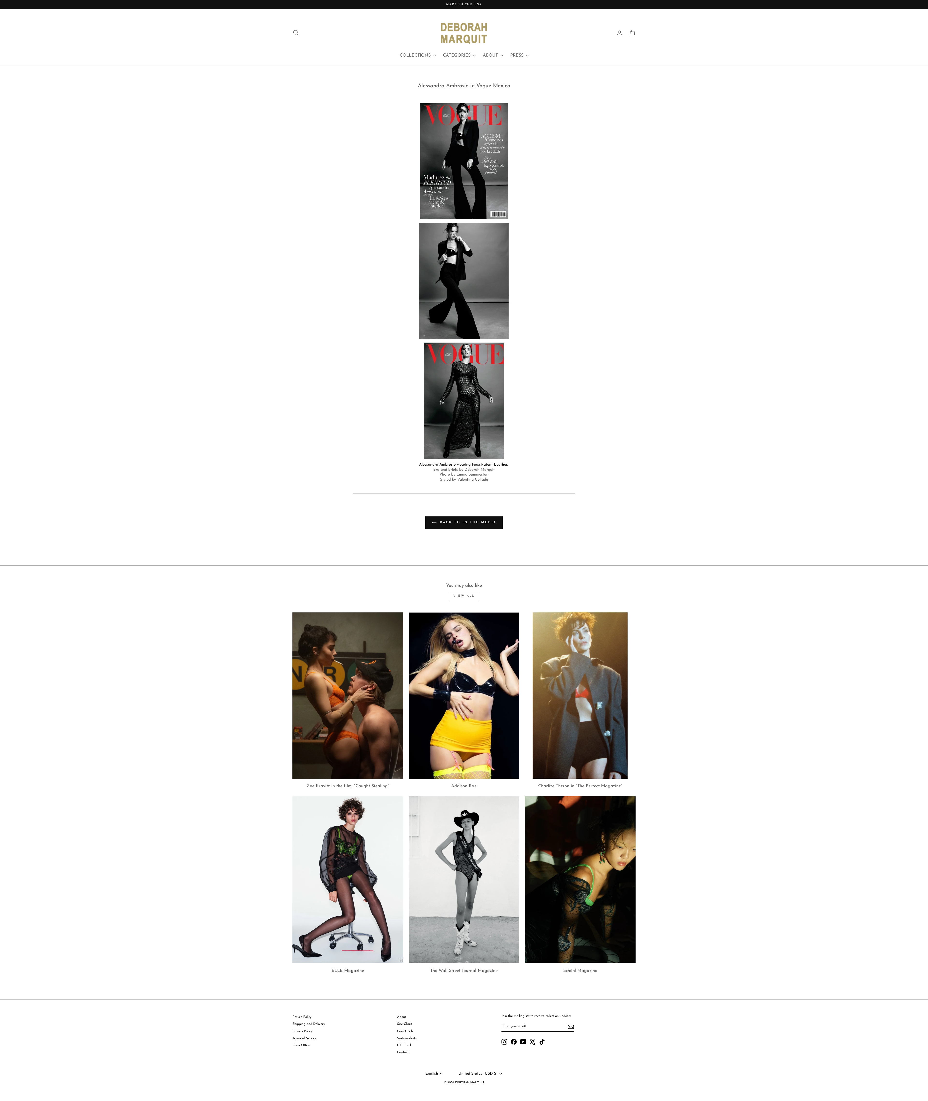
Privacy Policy (302, 1031)
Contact (403, 1052)
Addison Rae (464, 786)
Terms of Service (304, 1038)
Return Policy (302, 1017)
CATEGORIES (457, 55)
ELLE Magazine (348, 971)
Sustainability (407, 1038)
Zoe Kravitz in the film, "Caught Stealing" (348, 786)
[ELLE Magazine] (347, 879)
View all (464, 596)
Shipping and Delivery (308, 1024)
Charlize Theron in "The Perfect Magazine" (580, 786)
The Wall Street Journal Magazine (464, 971)
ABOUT (491, 55)
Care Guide (405, 1031)
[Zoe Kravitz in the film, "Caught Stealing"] (347, 695)
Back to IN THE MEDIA (467, 522)
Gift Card (404, 1045)
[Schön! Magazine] (580, 879)
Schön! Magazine (580, 971)
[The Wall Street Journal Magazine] (464, 879)
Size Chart (404, 1024)
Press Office (301, 1045)
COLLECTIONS (416, 55)
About (401, 1017)
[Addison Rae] (464, 695)
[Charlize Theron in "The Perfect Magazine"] (580, 695)
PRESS (517, 55)
